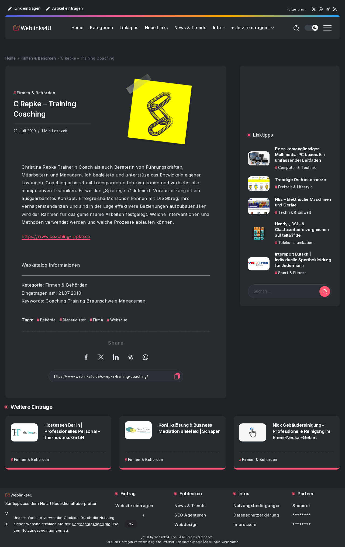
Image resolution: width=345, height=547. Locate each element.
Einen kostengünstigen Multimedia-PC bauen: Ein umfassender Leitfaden (300, 154)
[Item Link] (259, 158)
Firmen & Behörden (38, 58)
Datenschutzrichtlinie (91, 524)
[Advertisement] (290, 104)
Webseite (118, 320)
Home (10, 58)
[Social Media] (314, 9)
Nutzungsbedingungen (42, 530)
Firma (98, 320)
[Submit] (324, 291)
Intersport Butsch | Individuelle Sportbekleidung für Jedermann (303, 260)
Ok (131, 524)
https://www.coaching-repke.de (56, 236)
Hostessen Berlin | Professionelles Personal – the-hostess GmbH (72, 431)
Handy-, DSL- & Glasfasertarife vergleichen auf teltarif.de (302, 229)
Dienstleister (74, 320)
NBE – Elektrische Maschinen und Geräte (303, 202)
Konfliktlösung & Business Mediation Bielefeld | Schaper (189, 428)
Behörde (48, 320)
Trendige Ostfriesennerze (300, 179)
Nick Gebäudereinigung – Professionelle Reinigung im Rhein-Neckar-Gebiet (301, 431)
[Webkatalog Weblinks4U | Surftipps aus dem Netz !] (32, 27)
